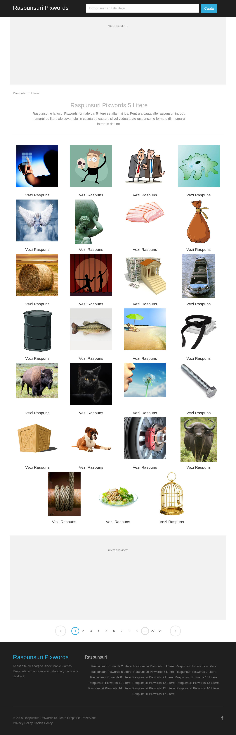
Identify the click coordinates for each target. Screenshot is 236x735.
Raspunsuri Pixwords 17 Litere (153, 694)
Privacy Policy (23, 723)
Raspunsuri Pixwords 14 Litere (109, 688)
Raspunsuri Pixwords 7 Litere (196, 672)
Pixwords (19, 93)
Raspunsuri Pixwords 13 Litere (197, 683)
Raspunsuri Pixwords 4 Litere (196, 666)
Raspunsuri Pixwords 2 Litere (111, 666)
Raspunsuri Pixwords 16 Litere (197, 688)
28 (160, 631)
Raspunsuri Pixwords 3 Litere (153, 666)
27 (153, 631)
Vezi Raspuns (37, 195)
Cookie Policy (43, 723)
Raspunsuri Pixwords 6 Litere (153, 672)
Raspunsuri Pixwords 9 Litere (152, 677)
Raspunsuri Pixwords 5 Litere (111, 672)
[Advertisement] (118, 59)
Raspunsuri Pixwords (41, 7)
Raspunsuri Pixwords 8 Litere (110, 677)
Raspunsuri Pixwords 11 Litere (109, 683)
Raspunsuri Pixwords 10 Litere (196, 677)
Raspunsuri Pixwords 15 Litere (153, 688)
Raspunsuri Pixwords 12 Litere (153, 683)
